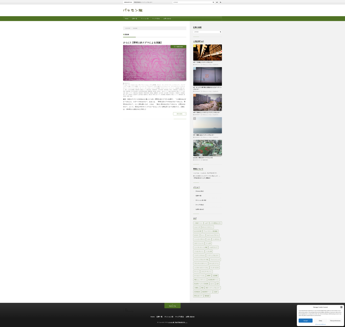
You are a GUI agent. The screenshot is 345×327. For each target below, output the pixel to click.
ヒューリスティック (165, 86)
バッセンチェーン (199, 251)
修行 (126, 89)
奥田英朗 (166, 89)
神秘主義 (135, 92)
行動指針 (182, 92)
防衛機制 (163, 94)
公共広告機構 (131, 89)
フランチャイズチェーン (200, 263)
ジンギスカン (216, 239)
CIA (129, 84)
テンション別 (144, 18)
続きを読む (180, 113)
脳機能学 (156, 92)
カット (203, 235)
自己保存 (161, 92)
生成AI (215, 291)
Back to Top (172, 306)
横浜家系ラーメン (207, 291)
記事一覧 (134, 18)
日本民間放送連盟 (142, 91)
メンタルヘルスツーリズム (201, 267)
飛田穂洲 (181, 94)
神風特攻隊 (146, 92)
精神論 (151, 92)
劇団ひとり (143, 89)
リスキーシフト (164, 88)
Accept (306, 320)
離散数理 (168, 94)
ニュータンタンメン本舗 (200, 247)
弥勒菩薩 (175, 89)
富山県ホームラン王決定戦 (201, 283)
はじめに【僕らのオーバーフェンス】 (203, 157)
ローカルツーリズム (199, 275)
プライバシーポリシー (320, 324)
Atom (126, 310)
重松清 (150, 94)
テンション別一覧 (201, 200)
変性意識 (149, 89)
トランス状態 (134, 86)
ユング (153, 88)
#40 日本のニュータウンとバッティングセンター (206, 112)
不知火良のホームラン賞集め (202, 178)
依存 (181, 88)
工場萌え (196, 287)
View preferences (335, 320)
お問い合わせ (167, 18)
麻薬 (128, 96)
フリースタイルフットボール (178, 86)
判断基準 (137, 89)
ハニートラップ (142, 86)
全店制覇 (215, 275)
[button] (341, 307)
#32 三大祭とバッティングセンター (203, 62)
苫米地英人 (172, 92)
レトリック (171, 88)
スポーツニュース (199, 243)
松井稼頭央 (197, 291)
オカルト (159, 84)
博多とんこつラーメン (200, 279)
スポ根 (128, 86)
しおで (206, 223)
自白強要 (166, 92)
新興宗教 (128, 91)
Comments (129, 311)
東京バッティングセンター (213, 287)
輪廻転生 (146, 94)
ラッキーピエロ (215, 267)
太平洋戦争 (160, 89)
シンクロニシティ (175, 84)
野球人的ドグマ (156, 94)
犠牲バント (179, 91)
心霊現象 (180, 89)
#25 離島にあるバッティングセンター (203, 135)
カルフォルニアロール (213, 235)
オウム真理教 (153, 84)
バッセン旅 (209, 251)
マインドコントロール (133, 88)
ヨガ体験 (157, 88)
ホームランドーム (214, 263)
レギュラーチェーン (206, 271)
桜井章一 (159, 91)
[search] (213, 2)
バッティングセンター (213, 255)
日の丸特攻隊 (134, 91)
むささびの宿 (197, 231)
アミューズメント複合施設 (210, 231)
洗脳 (169, 91)
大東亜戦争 (154, 89)
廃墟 (202, 287)
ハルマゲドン (150, 86)
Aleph (126, 84)
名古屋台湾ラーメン (213, 279)
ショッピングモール (199, 239)
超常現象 (140, 94)
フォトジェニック (215, 259)
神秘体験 (140, 92)
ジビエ (209, 239)
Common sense (134, 84)
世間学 (209, 275)
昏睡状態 (150, 91)
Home (126, 18)
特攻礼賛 (173, 91)
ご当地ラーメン (198, 223)
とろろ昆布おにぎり (215, 223)
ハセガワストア (213, 247)
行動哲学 (177, 92)
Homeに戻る (199, 191)
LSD (139, 84)
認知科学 (135, 94)
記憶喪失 (130, 94)
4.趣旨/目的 (179, 46)
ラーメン (196, 271)
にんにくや (197, 227)
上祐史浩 (177, 88)
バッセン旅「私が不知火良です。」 (178, 322)
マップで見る (156, 18)
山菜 (217, 283)
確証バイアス (129, 92)
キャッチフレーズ (166, 84)
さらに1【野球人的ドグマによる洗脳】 (143, 42)
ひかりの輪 (156, 86)
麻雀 (131, 96)
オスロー (196, 235)
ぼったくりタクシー (207, 227)
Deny (320, 320)
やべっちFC (148, 88)
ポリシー (125, 88)
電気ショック (174, 94)
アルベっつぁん (145, 84)
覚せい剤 (125, 94)
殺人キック (165, 91)
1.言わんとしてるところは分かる (210, 64)
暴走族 (154, 91)
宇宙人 (170, 89)
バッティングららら (199, 255)
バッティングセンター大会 (201, 259)
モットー (142, 88)
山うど (212, 283)
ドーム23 (208, 243)
